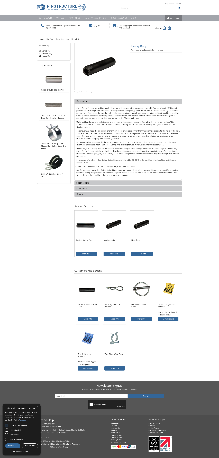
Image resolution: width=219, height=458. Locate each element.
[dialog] (22, 429)
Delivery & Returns (118, 442)
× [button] (38, 406)
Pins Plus (60, 18)
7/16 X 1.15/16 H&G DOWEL (52, 90)
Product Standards (118, 18)
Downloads (81, 188)
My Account (174, 18)
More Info (86, 254)
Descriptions (82, 101)
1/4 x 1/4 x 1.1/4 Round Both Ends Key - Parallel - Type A (53, 116)
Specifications (82, 183)
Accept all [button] (13, 446)
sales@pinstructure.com (51, 426)
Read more (23, 420)
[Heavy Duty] (100, 66)
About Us (114, 426)
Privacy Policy (116, 440)
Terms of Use (116, 435)
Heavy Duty (75, 39)
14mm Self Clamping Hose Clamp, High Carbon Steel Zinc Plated (53, 146)
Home (41, 39)
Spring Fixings (74, 18)
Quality (114, 430)
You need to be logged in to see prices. (147, 50)
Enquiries (135, 18)
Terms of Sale (116, 437)
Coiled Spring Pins (62, 39)
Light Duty (45, 51)
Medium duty (46, 53)
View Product (168, 319)
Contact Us (115, 428)
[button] (21, 451)
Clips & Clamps (45, 18)
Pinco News (115, 433)
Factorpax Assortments (95, 18)
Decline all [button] (30, 446)
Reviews (80, 194)
